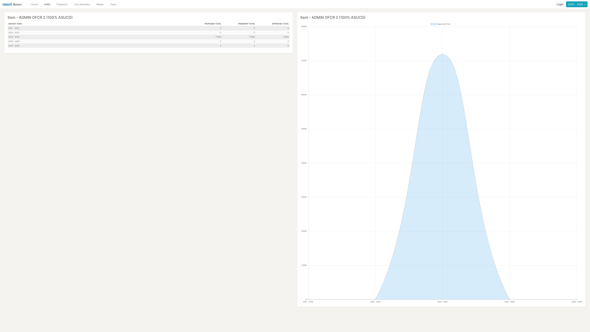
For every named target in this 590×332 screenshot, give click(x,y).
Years (113, 4)
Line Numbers (82, 4)
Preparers (62, 4)
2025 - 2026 (576, 4)
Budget (17, 4)
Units (47, 4)
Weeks (100, 4)
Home (34, 4)
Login (560, 4)
